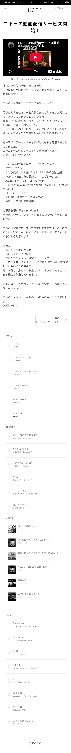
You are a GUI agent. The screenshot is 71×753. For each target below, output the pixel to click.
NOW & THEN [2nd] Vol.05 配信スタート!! (37, 566)
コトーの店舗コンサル (28, 526)
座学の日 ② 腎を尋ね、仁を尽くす (34, 539)
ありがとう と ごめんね (29, 593)
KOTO (35, 10)
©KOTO (35, 743)
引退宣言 (22, 580)
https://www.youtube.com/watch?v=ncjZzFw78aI (35, 78)
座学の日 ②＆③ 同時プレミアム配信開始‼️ (38, 553)
